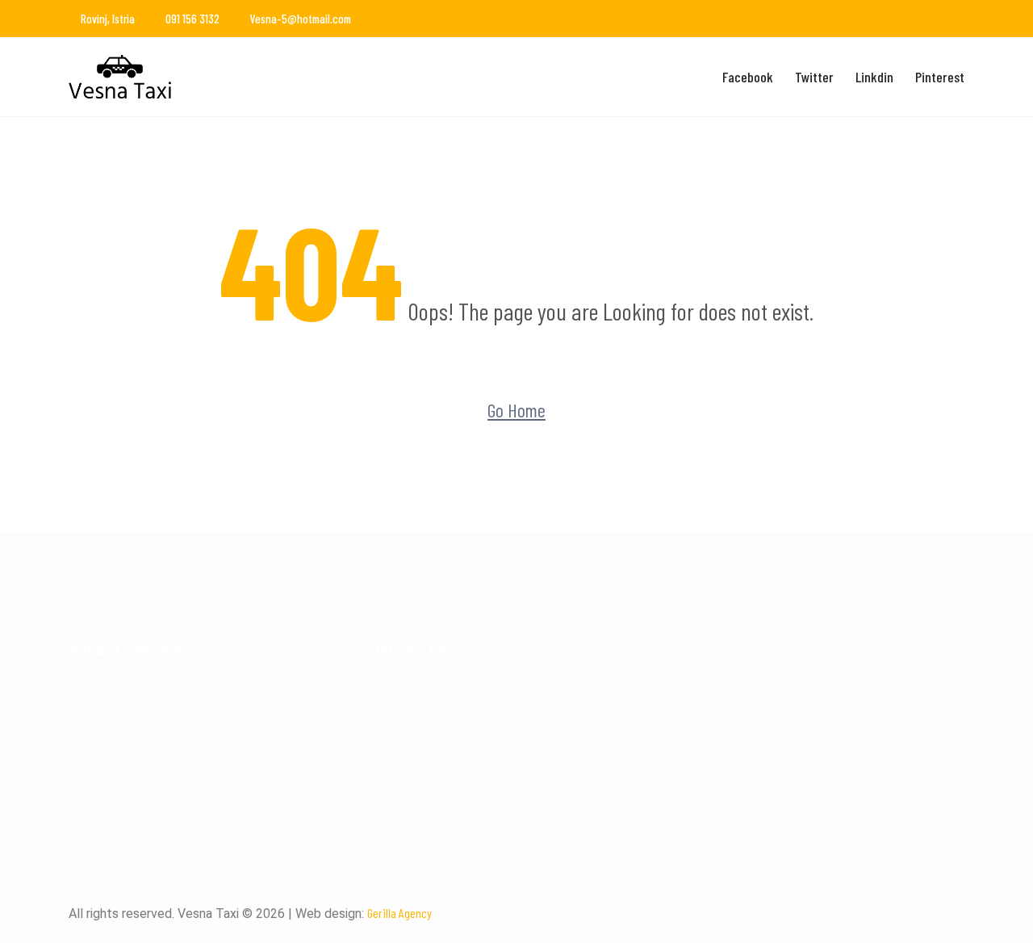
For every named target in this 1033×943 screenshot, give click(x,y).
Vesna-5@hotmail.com (300, 18)
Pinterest (939, 77)
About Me (395, 719)
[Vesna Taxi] (171, 76)
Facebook (747, 77)
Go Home (516, 409)
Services (395, 748)
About (845, 912)
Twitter (814, 77)
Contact (392, 777)
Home (388, 690)
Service (893, 912)
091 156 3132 (192, 18)
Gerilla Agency (399, 912)
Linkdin (874, 77)
